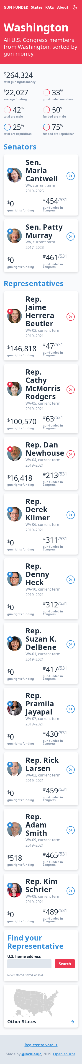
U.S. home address (24, 956)
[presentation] (71, 176)
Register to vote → (41, 1044)
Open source (64, 1053)
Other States (21, 1021)
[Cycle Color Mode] (74, 7)
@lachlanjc (31, 1053)
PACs (49, 7)
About (62, 7)
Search (65, 963)
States (36, 7)
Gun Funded (15, 7)
